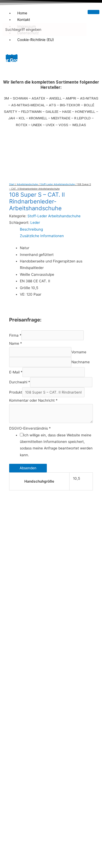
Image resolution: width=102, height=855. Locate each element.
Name (15, 343)
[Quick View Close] (11, 714)
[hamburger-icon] (93, 12)
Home (22, 13)
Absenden (28, 468)
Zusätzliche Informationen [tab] (42, 236)
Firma (15, 335)
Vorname (78, 352)
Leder (35, 222)
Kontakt (23, 19)
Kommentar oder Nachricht (33, 400)
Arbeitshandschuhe (27, 184)
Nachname (80, 362)
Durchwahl (19, 382)
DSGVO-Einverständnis (30, 428)
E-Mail (15, 372)
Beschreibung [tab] (31, 229)
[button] (51, 151)
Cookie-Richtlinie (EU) (35, 40)
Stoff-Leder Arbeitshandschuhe (57, 184)
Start (11, 184)
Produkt (15, 392)
